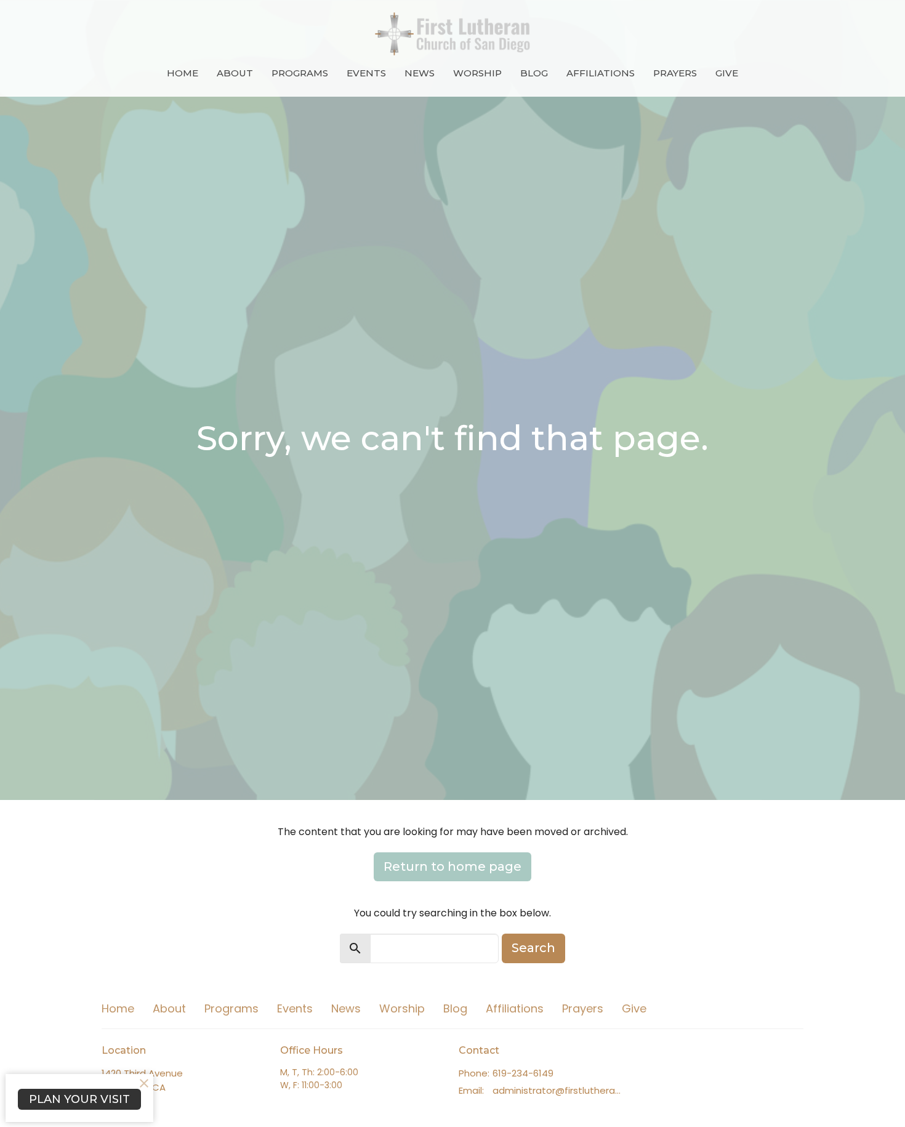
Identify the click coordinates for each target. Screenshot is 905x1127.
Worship (477, 73)
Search (533, 947)
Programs (300, 73)
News (419, 73)
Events (366, 73)
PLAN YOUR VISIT (79, 1099)
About (235, 73)
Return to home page (452, 866)
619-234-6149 (523, 1073)
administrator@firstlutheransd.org (559, 1090)
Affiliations (600, 73)
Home (182, 73)
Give (726, 73)
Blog (534, 73)
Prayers (675, 73)
